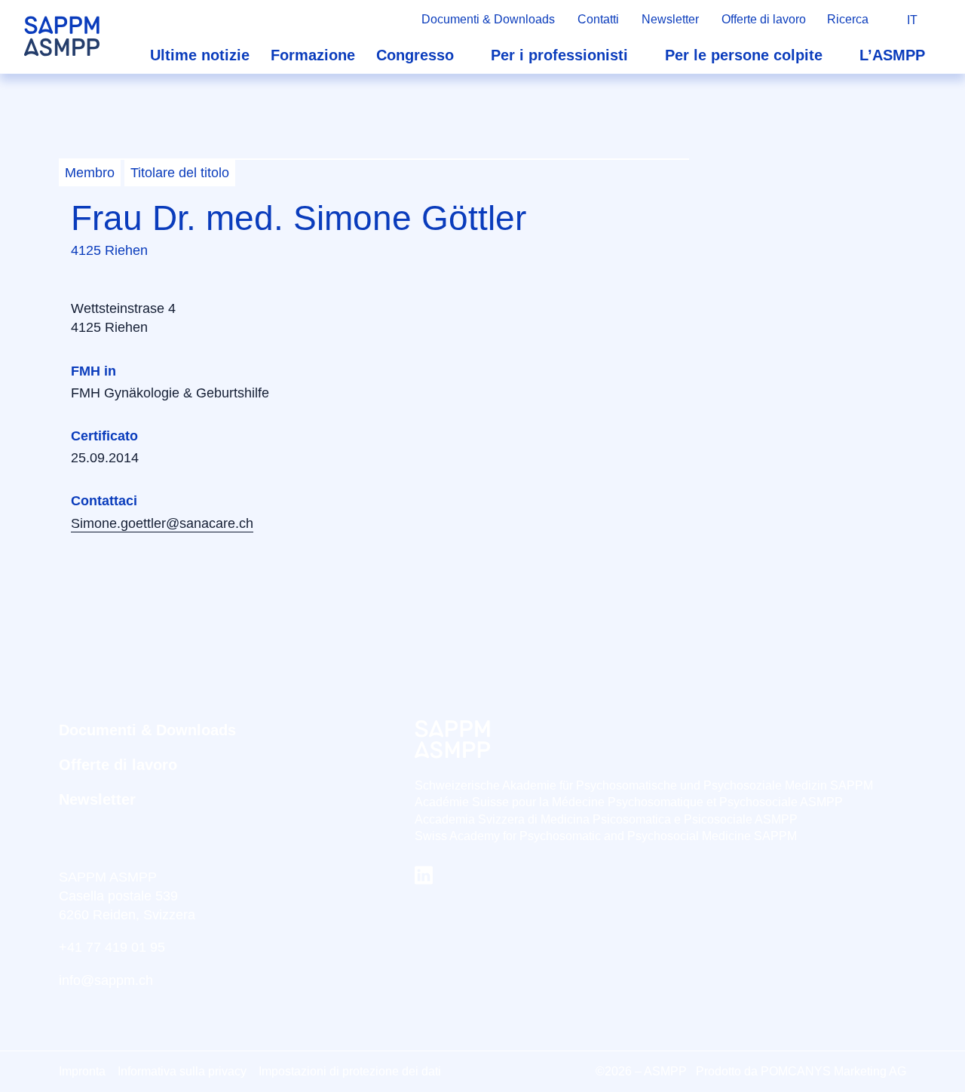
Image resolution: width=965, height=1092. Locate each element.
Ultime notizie (200, 55)
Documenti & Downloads (488, 19)
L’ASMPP (892, 55)
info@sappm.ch (106, 980)
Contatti (598, 19)
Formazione (313, 55)
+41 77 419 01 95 (112, 947)
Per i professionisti (559, 55)
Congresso (415, 55)
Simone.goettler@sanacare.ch (162, 523)
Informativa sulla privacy (182, 1071)
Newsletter (670, 19)
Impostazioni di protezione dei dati (350, 1071)
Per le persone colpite (744, 55)
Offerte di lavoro (763, 19)
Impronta (82, 1071)
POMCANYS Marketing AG (833, 1071)
